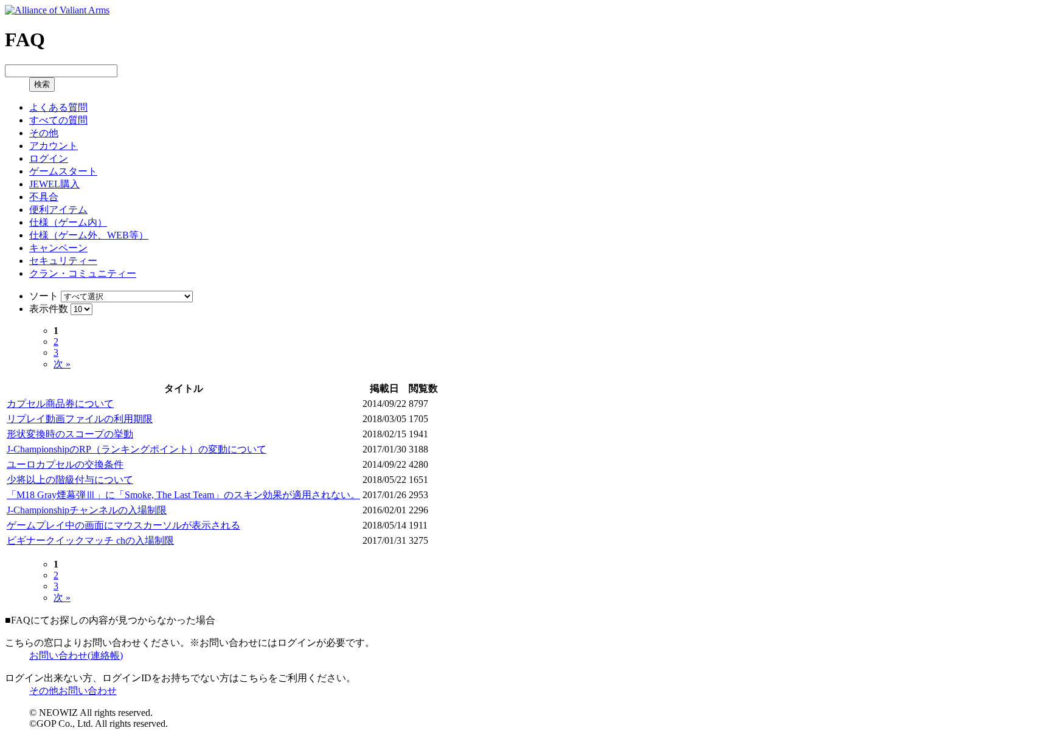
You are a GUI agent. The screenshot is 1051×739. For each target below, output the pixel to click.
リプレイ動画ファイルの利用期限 (80, 419)
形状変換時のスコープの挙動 (70, 434)
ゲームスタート (63, 171)
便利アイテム (58, 209)
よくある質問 (58, 107)
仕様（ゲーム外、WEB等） (88, 235)
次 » (62, 364)
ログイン (48, 158)
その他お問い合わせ (73, 690)
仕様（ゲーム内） (68, 222)
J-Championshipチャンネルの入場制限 (87, 510)
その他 (43, 133)
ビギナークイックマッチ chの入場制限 (90, 540)
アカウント (53, 146)
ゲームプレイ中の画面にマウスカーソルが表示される (123, 525)
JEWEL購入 (54, 184)
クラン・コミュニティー (82, 273)
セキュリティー (63, 260)
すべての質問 (58, 120)
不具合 (43, 197)
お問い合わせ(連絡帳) (76, 655)
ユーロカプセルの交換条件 (65, 464)
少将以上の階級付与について (70, 479)
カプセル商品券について (60, 403)
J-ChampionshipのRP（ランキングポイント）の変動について (136, 449)
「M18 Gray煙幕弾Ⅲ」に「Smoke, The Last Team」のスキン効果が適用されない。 (183, 495)
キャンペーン (58, 248)
